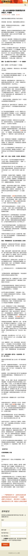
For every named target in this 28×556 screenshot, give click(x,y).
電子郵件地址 (5, 533)
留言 (2, 520)
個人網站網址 (4, 536)
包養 (21, 130)
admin (18, 14)
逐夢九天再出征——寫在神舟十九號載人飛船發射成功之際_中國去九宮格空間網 (14, 501)
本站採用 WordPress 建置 (14, 553)
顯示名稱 (4, 530)
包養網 (13, 196)
